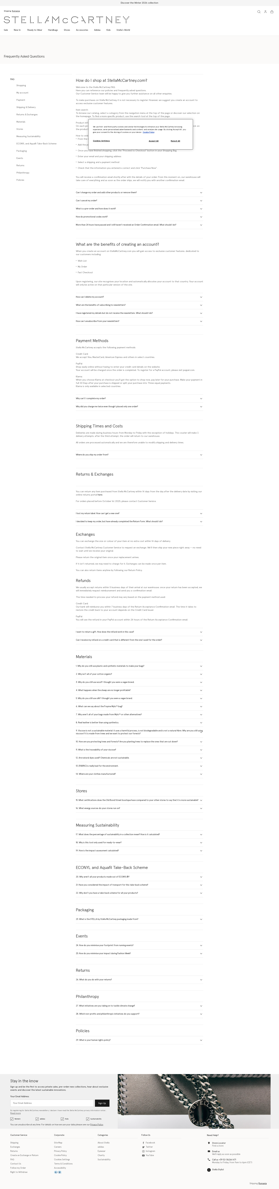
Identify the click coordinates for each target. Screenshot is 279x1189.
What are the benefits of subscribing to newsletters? (101, 305)
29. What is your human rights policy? (93, 1040)
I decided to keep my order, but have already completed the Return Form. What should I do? (119, 522)
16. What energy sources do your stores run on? (98, 808)
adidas (42, 1119)
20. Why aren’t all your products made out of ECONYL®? (102, 877)
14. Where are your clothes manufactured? (96, 774)
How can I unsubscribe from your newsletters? (97, 321)
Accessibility (60, 1168)
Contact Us (15, 1164)
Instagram (150, 1151)
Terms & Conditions (63, 1164)
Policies (20, 180)
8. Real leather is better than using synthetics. (97, 723)
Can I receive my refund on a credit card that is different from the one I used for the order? (119, 640)
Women (18, 1119)
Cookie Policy (60, 1155)
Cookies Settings (62, 1160)
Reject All (175, 141)
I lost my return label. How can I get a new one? (97, 513)
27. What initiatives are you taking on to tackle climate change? (105, 1006)
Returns (20, 165)
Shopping (21, 85)
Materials (20, 122)
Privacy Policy (96, 1125)
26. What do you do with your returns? (94, 980)
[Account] (265, 12)
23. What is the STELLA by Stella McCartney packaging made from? (107, 919)
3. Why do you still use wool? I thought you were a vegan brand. (105, 682)
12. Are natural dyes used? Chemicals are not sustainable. (102, 758)
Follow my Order (18, 1168)
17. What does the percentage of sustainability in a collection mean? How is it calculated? (118, 835)
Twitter (149, 1147)
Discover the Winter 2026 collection (139, 3)
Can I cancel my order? (86, 201)
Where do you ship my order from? (92, 455)
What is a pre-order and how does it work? (96, 209)
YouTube (150, 1155)
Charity (101, 1155)
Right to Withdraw (18, 1172)
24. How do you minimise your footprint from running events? (105, 945)
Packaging (21, 151)
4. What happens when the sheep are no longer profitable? (103, 690)
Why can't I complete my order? (91, 399)
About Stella (103, 1143)
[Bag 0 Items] (272, 12)
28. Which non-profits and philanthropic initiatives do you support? (108, 1014)
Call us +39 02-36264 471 (224, 1160)
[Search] (259, 12)
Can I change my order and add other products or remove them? (106, 193)
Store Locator (219, 1143)
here (100, 495)
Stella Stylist (218, 1170)
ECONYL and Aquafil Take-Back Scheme (36, 144)
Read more (15, 1113)
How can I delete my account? (90, 297)
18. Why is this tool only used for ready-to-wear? (99, 843)
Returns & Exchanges (27, 114)
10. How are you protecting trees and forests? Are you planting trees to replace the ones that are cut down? (127, 742)
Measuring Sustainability (28, 136)
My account (22, 93)
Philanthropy (22, 173)
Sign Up (102, 1103)
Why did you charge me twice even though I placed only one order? (107, 407)
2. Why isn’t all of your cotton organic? (94, 674)
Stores (19, 129)
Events (19, 158)
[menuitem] (17, 30)
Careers (58, 1147)
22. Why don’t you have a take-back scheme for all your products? (107, 893)
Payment (20, 100)
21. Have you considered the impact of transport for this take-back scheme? (112, 885)
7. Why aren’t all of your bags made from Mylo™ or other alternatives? (109, 715)
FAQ (12, 1160)
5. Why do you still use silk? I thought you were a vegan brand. (104, 698)
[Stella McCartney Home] (66, 19)
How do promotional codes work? (92, 217)
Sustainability (95, 1119)
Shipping (14, 1143)
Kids (66, 1119)
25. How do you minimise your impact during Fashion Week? (103, 953)
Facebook (150, 1143)
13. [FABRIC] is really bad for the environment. (97, 766)
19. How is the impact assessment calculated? (97, 851)
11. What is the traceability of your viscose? (96, 750)
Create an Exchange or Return (24, 1155)
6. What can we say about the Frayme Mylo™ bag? (99, 706)
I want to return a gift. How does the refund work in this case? (105, 632)
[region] (140, 134)
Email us (216, 1152)
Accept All (154, 141)
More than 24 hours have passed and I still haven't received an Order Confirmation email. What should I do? (126, 225)
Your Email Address (19, 1096)
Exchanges (15, 1147)
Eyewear (101, 1151)
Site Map (58, 1143)
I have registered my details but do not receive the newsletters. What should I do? (114, 313)
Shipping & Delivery (26, 107)
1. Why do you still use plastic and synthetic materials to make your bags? (110, 666)
